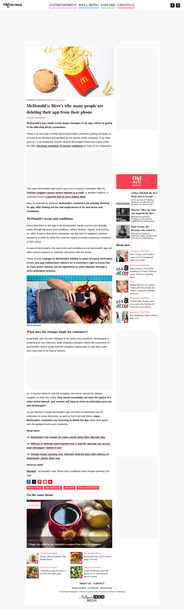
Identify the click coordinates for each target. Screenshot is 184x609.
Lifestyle (30, 118)
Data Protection (93, 588)
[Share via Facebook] (29, 482)
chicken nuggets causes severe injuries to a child (55, 192)
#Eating (69, 488)
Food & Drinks (39, 118)
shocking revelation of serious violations (60, 146)
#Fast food (34, 488)
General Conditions (79, 588)
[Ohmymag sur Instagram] (178, 5)
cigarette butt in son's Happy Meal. (66, 196)
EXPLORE (108, 5)
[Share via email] (45, 482)
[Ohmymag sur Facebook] (173, 5)
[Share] (39, 482)
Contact (99, 583)
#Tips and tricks (88, 488)
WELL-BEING (89, 5)
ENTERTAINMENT (63, 5)
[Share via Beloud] (50, 482)
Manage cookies (106, 588)
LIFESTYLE (125, 5)
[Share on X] (34, 482)
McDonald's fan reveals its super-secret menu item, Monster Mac (68, 437)
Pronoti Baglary (59, 100)
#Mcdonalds (53, 488)
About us (85, 583)
